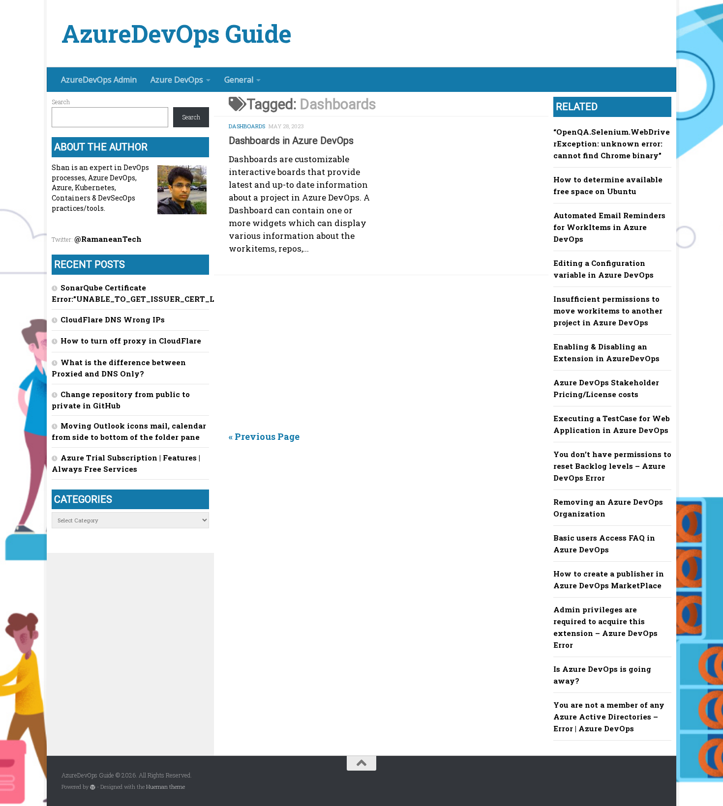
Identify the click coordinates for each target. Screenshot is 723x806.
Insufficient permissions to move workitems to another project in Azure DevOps (608, 310)
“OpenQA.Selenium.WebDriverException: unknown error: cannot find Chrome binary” (611, 143)
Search (61, 102)
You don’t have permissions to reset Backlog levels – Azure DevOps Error (612, 466)
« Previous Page (264, 436)
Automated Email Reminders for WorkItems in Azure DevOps (609, 227)
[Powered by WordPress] (92, 787)
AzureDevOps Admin (99, 79)
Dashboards (247, 126)
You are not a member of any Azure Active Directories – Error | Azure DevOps (608, 716)
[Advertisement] (388, 359)
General (238, 79)
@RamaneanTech (108, 239)
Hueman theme (165, 786)
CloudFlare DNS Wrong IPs (112, 319)
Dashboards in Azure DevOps (291, 140)
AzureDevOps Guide (176, 34)
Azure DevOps (177, 79)
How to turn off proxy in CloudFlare (130, 340)
